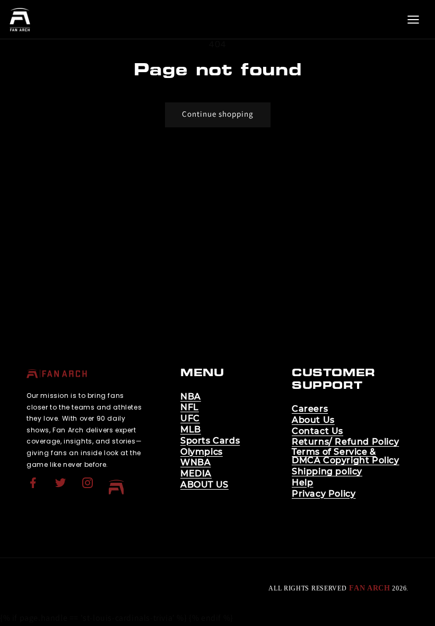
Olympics (201, 452)
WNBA (195, 462)
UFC (190, 418)
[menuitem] (34, 487)
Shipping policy (327, 471)
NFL (189, 407)
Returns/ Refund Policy (345, 442)
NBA (190, 397)
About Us (313, 420)
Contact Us (317, 431)
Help (302, 483)
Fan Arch (369, 588)
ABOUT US (204, 485)
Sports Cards (210, 441)
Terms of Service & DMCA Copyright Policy (345, 456)
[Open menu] (413, 19)
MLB (190, 429)
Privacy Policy (323, 494)
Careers (310, 409)
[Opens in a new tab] (34, 489)
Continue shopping (218, 114)
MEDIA (196, 473)
